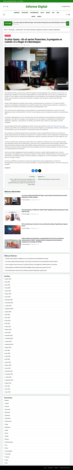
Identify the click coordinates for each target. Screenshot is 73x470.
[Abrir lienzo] (4, 14)
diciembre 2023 (8, 371)
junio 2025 (7, 317)
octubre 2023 (8, 377)
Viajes (6, 460)
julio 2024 (7, 350)
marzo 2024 (8, 362)
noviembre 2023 (9, 374)
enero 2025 (7, 332)
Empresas (16, 12)
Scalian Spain (61, 93)
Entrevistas (8, 418)
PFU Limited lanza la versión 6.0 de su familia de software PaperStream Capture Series (26, 270)
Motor (33, 16)
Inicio (45, 467)
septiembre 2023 (9, 380)
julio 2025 (7, 314)
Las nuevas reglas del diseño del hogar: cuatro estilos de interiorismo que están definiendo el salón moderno (32, 22)
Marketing (7, 427)
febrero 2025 (8, 329)
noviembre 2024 (9, 338)
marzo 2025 (8, 326)
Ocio (53, 12)
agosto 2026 (8, 279)
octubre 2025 (8, 305)
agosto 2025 (8, 311)
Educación (7, 412)
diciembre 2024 (8, 335)
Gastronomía (8, 421)
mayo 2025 (7, 320)
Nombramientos (9, 442)
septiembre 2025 (9, 308)
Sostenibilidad (34, 12)
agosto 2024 (8, 347)
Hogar (6, 424)
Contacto (56, 467)
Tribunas (7, 457)
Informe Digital (36, 6)
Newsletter (50, 467)
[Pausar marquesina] (67, 23)
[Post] (39, 170)
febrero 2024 (8, 365)
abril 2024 (7, 359)
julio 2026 (7, 282)
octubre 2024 (8, 341)
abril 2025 (7, 323)
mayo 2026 (7, 288)
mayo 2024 (7, 356)
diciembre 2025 (8, 299)
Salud (42, 12)
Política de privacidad (65, 467)
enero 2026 (7, 296)
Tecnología (25, 12)
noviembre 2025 (9, 302)
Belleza (7, 400)
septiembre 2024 (9, 344)
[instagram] (6, 6)
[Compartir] (33, 170)
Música (39, 16)
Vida (58, 12)
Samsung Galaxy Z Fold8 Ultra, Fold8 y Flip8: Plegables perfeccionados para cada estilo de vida (28, 267)
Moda (6, 430)
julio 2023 (7, 386)
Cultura (7, 403)
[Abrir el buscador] (66, 14)
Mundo (48, 12)
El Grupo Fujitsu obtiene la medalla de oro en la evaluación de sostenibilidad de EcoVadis (27, 258)
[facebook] (4, 6)
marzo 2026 (8, 291)
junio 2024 (7, 353)
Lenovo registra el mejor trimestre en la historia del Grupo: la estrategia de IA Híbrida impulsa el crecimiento (31, 264)
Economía (7, 409)
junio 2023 (7, 389)
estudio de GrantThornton (54, 126)
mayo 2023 (7, 392)
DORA (45, 106)
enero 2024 (7, 368)
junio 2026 (7, 285)
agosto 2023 (8, 383)
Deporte (7, 406)
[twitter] (8, 6)
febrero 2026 (8, 293)
